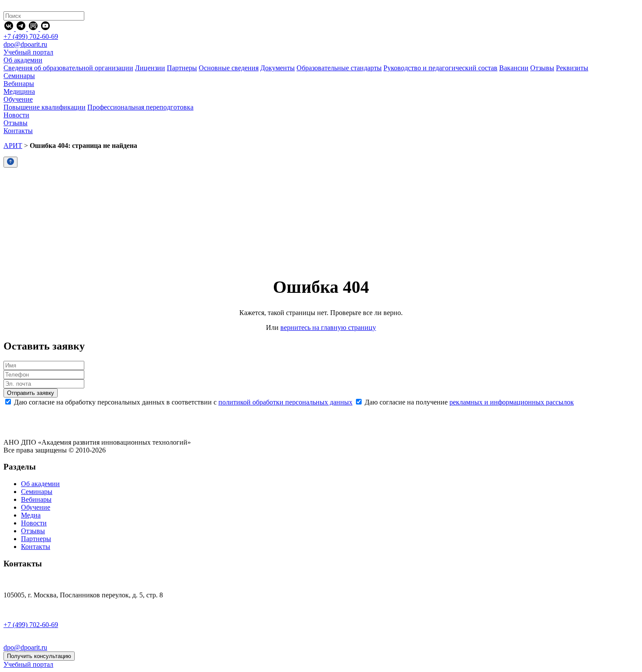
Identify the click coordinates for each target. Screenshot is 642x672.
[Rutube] (34, 28)
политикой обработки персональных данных (285, 402)
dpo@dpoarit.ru (25, 44)
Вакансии (513, 68)
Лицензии (150, 68)
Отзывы (542, 68)
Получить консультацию (39, 656)
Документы (277, 68)
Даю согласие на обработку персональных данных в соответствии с (182, 402)
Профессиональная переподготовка (140, 107)
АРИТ (12, 145)
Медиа (31, 515)
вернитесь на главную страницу (328, 327)
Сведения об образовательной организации (68, 68)
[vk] (9, 28)
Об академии (40, 483)
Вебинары (36, 499)
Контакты (35, 546)
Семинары (36, 491)
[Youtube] (45, 28)
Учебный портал (28, 52)
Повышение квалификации (44, 107)
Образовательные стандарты (339, 68)
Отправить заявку (30, 393)
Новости (34, 523)
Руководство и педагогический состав (440, 68)
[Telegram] (22, 28)
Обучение (35, 507)
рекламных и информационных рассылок (511, 402)
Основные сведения (229, 68)
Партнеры (182, 68)
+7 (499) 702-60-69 (30, 36)
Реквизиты (572, 68)
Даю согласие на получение (468, 402)
